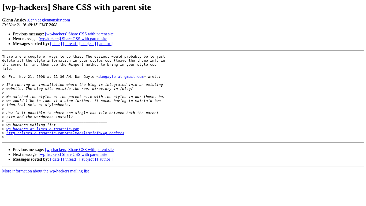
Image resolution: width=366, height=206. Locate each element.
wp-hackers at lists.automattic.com (42, 129)
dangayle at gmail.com (121, 77)
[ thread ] (70, 43)
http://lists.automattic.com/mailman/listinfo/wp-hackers (65, 133)
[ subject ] (87, 43)
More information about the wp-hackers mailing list (45, 171)
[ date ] (56, 43)
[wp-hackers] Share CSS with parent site (79, 34)
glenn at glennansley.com (48, 20)
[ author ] (105, 43)
